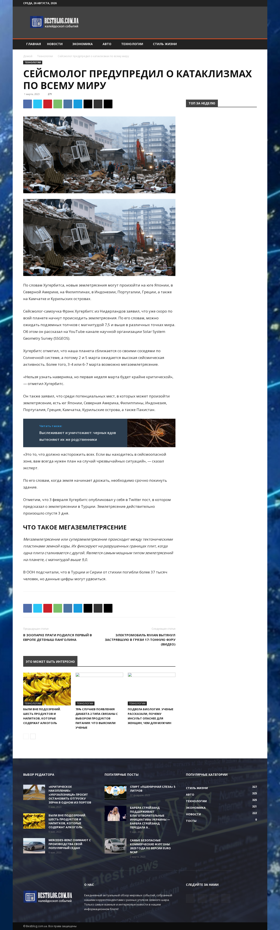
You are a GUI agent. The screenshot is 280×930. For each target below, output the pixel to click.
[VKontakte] (246, 3)
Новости (55, 44)
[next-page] (33, 736)
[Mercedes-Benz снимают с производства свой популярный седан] (34, 845)
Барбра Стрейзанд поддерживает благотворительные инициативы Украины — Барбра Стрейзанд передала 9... (150, 817)
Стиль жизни (165, 44)
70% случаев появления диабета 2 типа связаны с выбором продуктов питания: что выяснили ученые (96, 718)
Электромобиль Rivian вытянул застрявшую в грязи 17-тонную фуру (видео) (140, 639)
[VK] (67, 104)
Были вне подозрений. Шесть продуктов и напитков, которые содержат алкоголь (67, 821)
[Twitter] (239, 3)
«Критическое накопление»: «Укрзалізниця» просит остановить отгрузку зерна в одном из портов (70, 794)
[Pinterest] (47, 104)
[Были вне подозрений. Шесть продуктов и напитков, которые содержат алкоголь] (47, 689)
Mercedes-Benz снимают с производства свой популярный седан (70, 844)
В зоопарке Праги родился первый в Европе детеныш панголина (57, 637)
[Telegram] (78, 104)
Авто (107, 44)
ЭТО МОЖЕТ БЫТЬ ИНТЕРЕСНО (50, 661)
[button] (251, 44)
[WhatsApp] (57, 104)
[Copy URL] (108, 104)
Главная (33, 44)
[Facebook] (232, 3)
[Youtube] (253, 3)
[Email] (88, 104)
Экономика (82, 44)
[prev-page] (26, 736)
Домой (27, 56)
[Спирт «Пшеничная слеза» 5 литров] (115, 792)
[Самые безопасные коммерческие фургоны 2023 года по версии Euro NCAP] (115, 846)
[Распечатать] (98, 104)
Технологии (132, 44)
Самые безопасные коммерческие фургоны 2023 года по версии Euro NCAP (150, 846)
